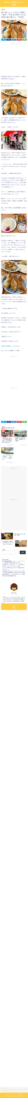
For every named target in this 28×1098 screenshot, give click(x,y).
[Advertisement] (14, 59)
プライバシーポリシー (11, 1094)
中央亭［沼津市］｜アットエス (10, 346)
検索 (3, 549)
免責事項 (19, 1094)
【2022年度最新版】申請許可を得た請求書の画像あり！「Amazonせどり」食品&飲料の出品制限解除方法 (13, 574)
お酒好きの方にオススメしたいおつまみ (13, 571)
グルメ (3, 9)
